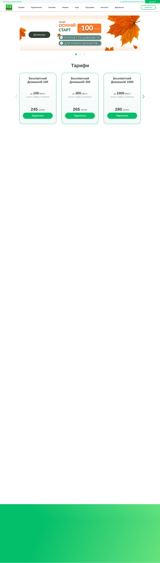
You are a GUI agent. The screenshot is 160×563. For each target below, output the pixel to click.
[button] (76, 54)
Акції (77, 7)
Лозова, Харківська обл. (13, 2)
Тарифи (21, 7)
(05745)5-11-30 (138, 2)
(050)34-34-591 (87, 532)
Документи (119, 7)
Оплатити (148, 7)
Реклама (52, 7)
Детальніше (39, 35)
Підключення (36, 7)
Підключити (38, 116)
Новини (65, 7)
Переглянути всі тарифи (80, 141)
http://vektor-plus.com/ (122, 535)
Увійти (153, 2)
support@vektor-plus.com (123, 531)
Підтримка (90, 7)
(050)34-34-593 (127, 2)
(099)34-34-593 (65, 538)
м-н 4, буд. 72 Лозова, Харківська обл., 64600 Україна (126, 541)
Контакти (104, 7)
